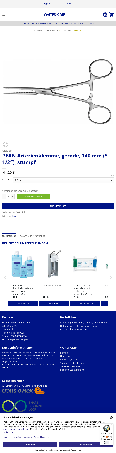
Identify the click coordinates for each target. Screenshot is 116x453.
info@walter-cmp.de (18, 339)
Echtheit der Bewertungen (74, 329)
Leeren (111, 175)
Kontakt (64, 352)
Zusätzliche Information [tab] (33, 236)
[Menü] (111, 425)
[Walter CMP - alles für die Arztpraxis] (54, 15)
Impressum (91, 326)
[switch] (106, 442)
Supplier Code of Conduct (73, 363)
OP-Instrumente (51, 30)
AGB (62, 322)
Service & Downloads (71, 366)
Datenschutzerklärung (72, 326)
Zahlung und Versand (96, 322)
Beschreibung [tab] (9, 236)
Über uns (65, 356)
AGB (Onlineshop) (74, 322)
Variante (6, 180)
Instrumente (66, 30)
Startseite (38, 30)
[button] (4, 14)
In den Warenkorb (33, 196)
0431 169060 (17, 332)
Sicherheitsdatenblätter (72, 369)
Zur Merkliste (58, 206)
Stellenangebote (69, 359)
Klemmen (78, 30)
